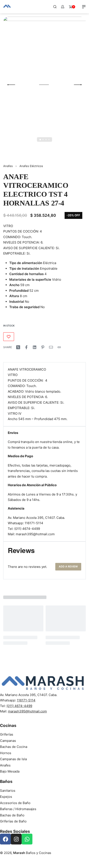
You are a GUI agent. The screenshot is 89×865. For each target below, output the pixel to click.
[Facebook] (5, 839)
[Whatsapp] (27, 839)
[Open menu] (84, 6)
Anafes (8, 166)
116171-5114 (34, 523)
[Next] (78, 85)
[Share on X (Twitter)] (18, 347)
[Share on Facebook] (26, 347)
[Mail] (51, 347)
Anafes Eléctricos (31, 166)
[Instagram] (16, 839)
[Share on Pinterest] (43, 347)
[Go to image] (40, 139)
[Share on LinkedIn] (35, 347)
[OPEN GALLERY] (44, 85)
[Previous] (11, 85)
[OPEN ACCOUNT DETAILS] (62, 6)
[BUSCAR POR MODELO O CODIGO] (55, 6)
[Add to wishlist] (8, 336)
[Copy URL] (59, 347)
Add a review (68, 566)
